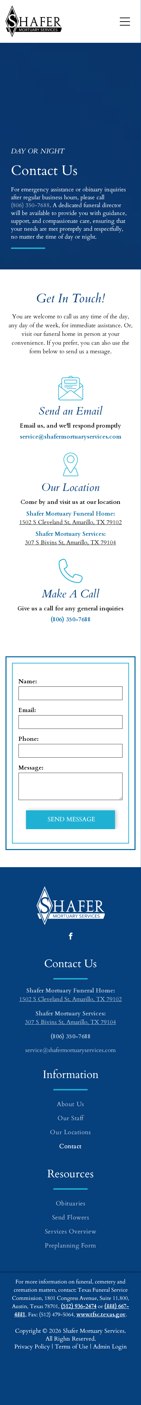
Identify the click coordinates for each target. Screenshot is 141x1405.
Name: (27, 681)
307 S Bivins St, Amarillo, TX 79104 (70, 542)
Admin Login (110, 1347)
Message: (30, 768)
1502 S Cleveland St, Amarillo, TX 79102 (70, 522)
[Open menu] (125, 21)
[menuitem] (70, 1104)
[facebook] (70, 937)
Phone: (28, 739)
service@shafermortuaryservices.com (70, 437)
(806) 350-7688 (30, 205)
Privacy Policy (32, 1347)
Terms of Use (71, 1347)
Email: (27, 710)
